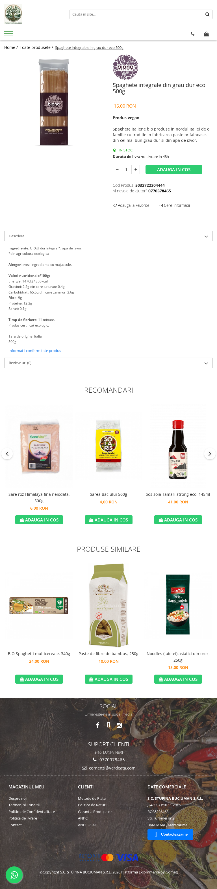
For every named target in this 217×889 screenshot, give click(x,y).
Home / (11, 47)
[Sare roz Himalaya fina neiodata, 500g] (39, 446)
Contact (15, 824)
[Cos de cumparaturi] (206, 34)
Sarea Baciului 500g (108, 494)
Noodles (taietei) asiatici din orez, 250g (178, 656)
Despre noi (17, 798)
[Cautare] (208, 14)
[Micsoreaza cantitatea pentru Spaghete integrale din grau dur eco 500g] (117, 169)
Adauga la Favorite (133, 205)
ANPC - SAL (87, 824)
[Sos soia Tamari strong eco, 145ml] (178, 446)
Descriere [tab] (16, 235)
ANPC (83, 818)
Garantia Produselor (95, 811)
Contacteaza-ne (174, 834)
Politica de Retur (91, 804)
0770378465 (111, 759)
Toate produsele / (37, 47)
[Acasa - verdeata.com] (32, 14)
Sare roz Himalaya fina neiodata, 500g (39, 497)
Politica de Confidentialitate (31, 811)
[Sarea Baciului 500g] (108, 446)
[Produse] (9, 35)
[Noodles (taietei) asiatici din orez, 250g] (178, 605)
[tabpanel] (54, 104)
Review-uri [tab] (20, 362)
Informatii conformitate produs (34, 350)
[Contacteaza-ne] (192, 34)
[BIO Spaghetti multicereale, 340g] (39, 605)
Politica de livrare (22, 818)
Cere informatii (176, 205)
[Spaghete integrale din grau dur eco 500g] (54, 104)
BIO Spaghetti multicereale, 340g (39, 653)
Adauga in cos (173, 169)
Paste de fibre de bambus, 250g (108, 653)
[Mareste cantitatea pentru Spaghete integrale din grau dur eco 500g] (135, 169)
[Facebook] (98, 725)
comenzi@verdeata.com (112, 768)
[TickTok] (109, 725)
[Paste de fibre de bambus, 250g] (108, 605)
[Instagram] (119, 725)
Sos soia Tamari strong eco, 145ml (178, 494)
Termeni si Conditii (24, 804)
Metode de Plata (92, 798)
